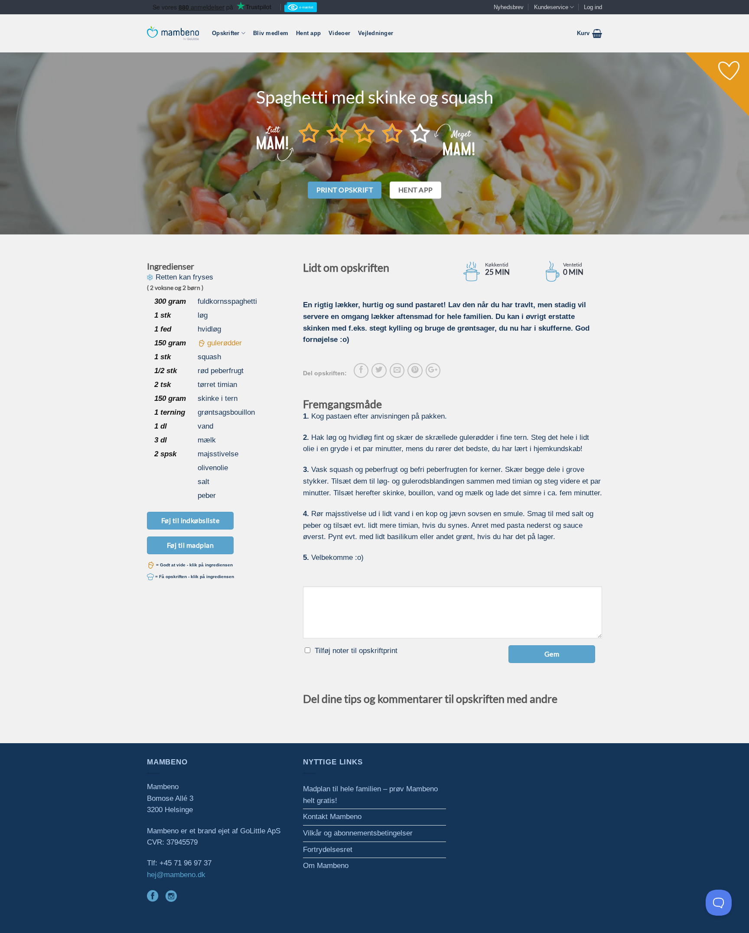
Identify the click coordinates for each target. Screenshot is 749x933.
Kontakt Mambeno (332, 817)
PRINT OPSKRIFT (344, 190)
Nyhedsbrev (509, 7)
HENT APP (415, 190)
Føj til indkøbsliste (190, 520)
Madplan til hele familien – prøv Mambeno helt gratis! (370, 795)
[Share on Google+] (433, 370)
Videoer (339, 33)
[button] (589, 33)
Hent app (308, 33)
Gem (551, 654)
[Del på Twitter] (378, 370)
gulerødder (224, 343)
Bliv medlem (270, 33)
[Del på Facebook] (361, 370)
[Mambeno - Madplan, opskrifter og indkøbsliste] (173, 33)
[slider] (364, 133)
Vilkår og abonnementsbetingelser (358, 833)
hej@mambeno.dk (176, 875)
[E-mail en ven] (397, 370)
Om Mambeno (325, 865)
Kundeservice (551, 7)
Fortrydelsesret (327, 849)
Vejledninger (375, 33)
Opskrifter (226, 33)
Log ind (593, 7)
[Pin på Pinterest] (414, 370)
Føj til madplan (190, 545)
